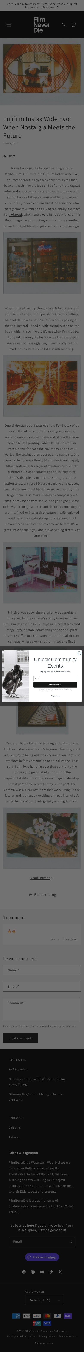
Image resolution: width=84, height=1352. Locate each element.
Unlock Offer (55, 684)
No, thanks (55, 695)
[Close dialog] (79, 653)
